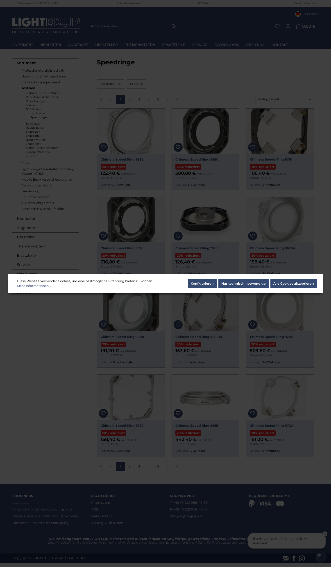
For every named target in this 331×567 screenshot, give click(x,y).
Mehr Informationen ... (34, 286)
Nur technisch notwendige (243, 283)
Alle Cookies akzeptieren (293, 283)
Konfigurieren (202, 283)
